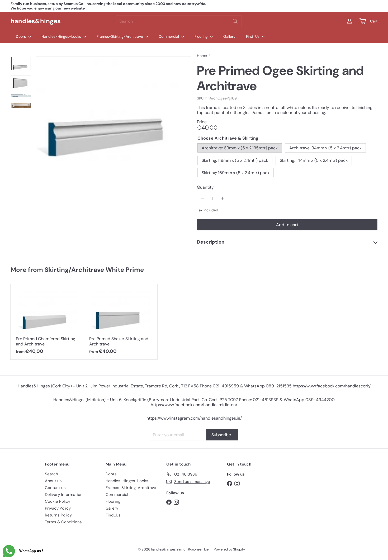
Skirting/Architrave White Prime (94, 269)
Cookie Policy (57, 501)
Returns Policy (58, 515)
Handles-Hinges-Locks (61, 36)
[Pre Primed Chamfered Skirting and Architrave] (47, 322)
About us (53, 480)
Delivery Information (64, 494)
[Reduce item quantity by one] (202, 198)
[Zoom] (113, 108)
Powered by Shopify (229, 549)
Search (51, 474)
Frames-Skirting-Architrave (120, 36)
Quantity (205, 187)
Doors (21, 36)
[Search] (235, 21)
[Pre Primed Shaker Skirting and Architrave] (120, 322)
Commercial (169, 36)
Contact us (55, 487)
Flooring (202, 36)
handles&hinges (36, 21)
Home (202, 56)
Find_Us (253, 36)
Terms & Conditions (63, 522)
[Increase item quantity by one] (222, 198)
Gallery (229, 36)
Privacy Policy (58, 508)
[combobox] (179, 21)
